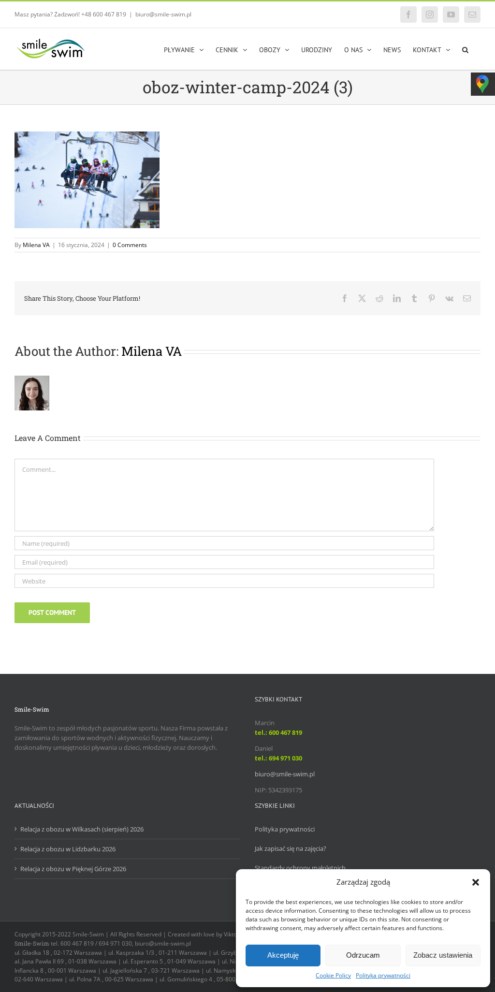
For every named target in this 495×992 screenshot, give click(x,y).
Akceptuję (283, 955)
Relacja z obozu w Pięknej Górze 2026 (73, 868)
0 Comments (130, 245)
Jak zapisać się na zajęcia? (290, 848)
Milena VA (36, 245)
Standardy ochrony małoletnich (300, 867)
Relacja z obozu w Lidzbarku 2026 (68, 849)
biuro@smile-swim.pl (163, 14)
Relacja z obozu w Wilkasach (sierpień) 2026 (82, 829)
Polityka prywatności (383, 975)
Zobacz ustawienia (442, 955)
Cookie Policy (333, 975)
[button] (475, 882)
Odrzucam (363, 955)
